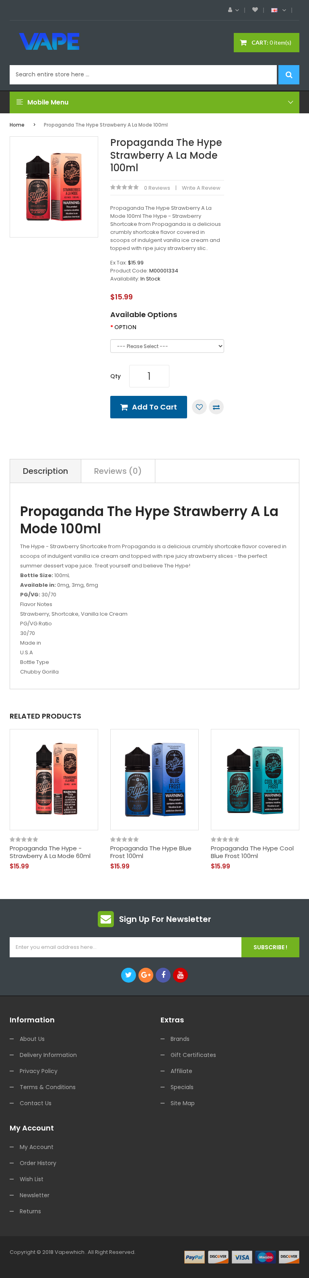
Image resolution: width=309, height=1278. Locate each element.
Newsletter (34, 1195)
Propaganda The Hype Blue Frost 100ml (151, 852)
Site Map (183, 1103)
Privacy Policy (39, 1071)
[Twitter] (128, 975)
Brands (180, 1039)
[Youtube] (180, 975)
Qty (115, 376)
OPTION (125, 327)
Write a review (201, 188)
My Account (37, 1147)
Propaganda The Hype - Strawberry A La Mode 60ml (50, 852)
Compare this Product (216, 406)
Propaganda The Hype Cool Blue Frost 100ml (252, 852)
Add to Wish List (199, 406)
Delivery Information (48, 1055)
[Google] (145, 975)
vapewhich (69, 1252)
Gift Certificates (193, 1055)
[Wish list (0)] (255, 10)
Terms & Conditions (48, 1087)
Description (45, 471)
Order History (38, 1163)
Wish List (31, 1179)
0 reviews (157, 188)
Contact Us (36, 1103)
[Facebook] (163, 975)
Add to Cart (154, 407)
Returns (30, 1211)
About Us (32, 1039)
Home (17, 124)
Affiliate (181, 1071)
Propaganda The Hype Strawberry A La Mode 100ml (106, 124)
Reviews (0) (118, 471)
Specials (182, 1087)
